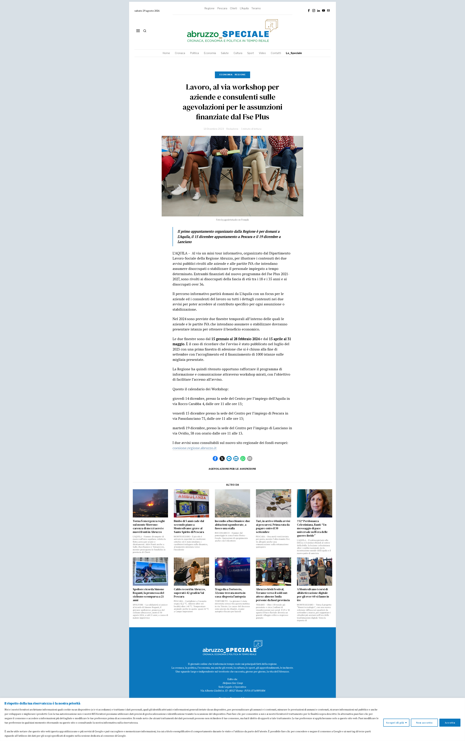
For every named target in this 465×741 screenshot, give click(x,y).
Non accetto (424, 722)
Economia (225, 74)
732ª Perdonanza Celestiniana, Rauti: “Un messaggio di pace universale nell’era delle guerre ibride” (312, 528)
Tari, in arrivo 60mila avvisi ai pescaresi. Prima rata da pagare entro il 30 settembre (273, 526)
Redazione (232, 128)
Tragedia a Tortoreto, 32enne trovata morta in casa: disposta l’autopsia (230, 592)
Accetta (450, 722)
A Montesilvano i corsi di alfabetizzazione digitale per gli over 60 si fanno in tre (313, 594)
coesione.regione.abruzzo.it (195, 448)
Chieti (233, 8)
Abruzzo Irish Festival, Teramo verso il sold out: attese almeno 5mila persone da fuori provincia (273, 594)
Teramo (256, 8)
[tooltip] (309, 10)
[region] (232, 719)
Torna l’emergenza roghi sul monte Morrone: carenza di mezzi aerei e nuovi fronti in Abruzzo (149, 526)
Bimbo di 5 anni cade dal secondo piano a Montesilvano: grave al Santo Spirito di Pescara (189, 526)
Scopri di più (395, 722)
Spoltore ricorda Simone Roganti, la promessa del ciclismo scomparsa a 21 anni (148, 594)
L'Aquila (244, 8)
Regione (209, 8)
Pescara (222, 8)
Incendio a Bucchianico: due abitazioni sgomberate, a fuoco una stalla (232, 524)
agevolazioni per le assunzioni (232, 469)
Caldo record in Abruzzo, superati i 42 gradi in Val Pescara (190, 592)
